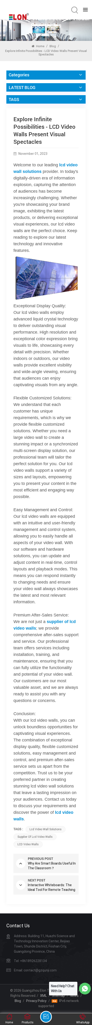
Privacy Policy (36, 1001)
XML (43, 996)
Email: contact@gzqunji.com (35, 970)
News (74, 996)
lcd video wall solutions (45, 829)
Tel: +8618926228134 (30, 961)
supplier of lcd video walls (35, 836)
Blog (53, 46)
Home (39, 46)
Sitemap (58, 996)
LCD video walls (28, 844)
